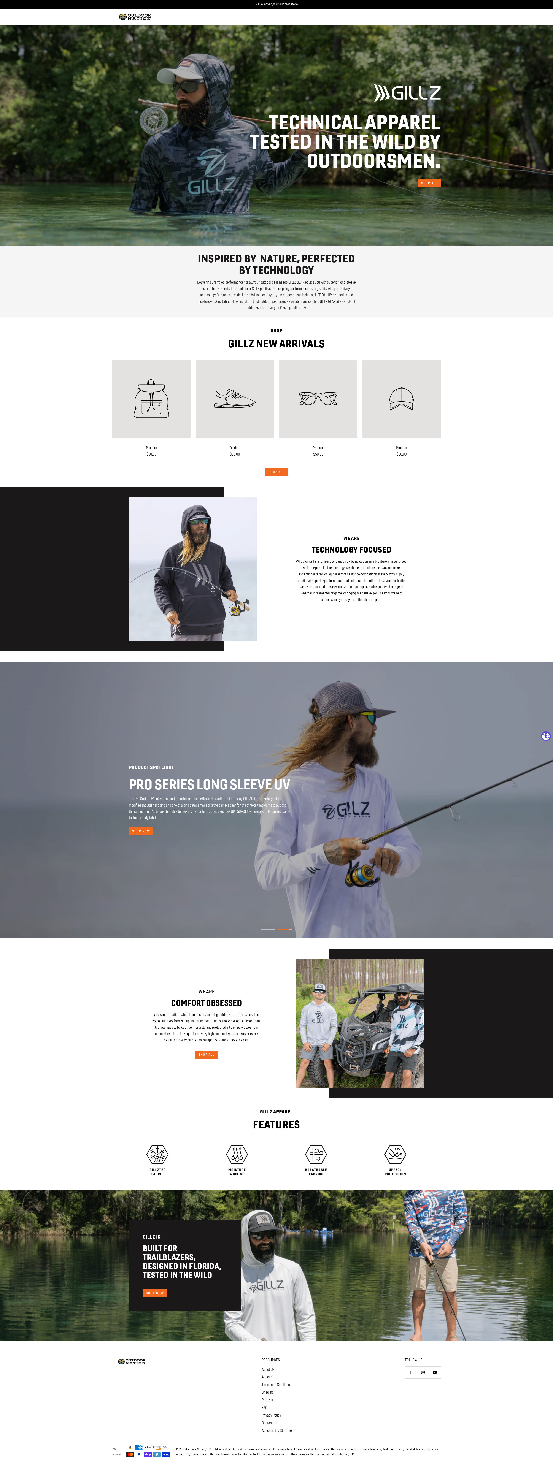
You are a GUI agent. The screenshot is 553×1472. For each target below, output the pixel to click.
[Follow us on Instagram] (423, 1372)
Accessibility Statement (278, 1430)
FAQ (264, 1407)
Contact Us (269, 1423)
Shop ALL (277, 472)
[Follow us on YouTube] (435, 1372)
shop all (429, 183)
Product (151, 448)
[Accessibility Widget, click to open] (546, 736)
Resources (271, 1360)
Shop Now (155, 1293)
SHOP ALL (207, 1054)
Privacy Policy (271, 1415)
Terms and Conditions (276, 1385)
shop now (141, 831)
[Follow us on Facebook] (411, 1372)
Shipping (268, 1392)
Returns (267, 1400)
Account (267, 1377)
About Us (268, 1369)
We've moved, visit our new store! (276, 4)
